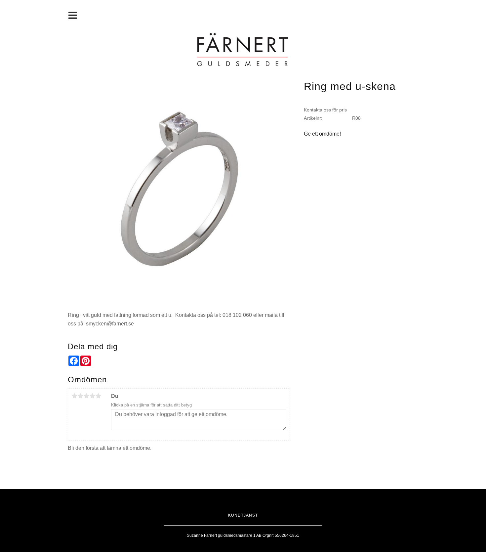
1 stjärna (74, 396)
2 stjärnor (80, 396)
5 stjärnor (98, 396)
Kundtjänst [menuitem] (243, 515)
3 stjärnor (86, 396)
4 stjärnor (92, 396)
